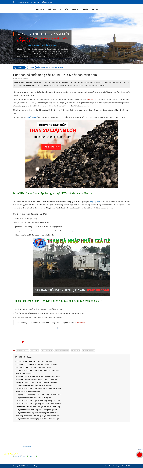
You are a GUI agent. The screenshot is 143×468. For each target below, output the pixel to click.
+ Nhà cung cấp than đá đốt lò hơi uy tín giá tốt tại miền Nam (37, 416)
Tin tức (85, 9)
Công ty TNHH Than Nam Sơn (43, 34)
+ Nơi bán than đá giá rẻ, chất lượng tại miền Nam (33, 367)
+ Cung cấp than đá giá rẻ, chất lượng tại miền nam (33, 361)
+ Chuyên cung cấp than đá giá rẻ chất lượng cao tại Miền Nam (37, 401)
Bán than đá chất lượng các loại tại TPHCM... (52, 67)
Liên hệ (95, 9)
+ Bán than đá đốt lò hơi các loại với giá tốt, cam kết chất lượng (37, 407)
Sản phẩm (64, 9)
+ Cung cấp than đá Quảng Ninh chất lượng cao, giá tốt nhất (36, 413)
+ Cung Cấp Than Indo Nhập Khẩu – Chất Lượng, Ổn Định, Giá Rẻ (38, 395)
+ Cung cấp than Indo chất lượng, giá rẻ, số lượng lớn (33, 386)
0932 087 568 (27, 446)
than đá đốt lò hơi (75, 350)
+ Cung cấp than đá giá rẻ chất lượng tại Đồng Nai (33, 398)
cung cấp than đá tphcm (22, 350)
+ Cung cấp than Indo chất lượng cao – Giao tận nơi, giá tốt (36, 410)
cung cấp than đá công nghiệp (62, 350)
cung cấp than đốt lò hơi (46, 350)
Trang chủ (39, 9)
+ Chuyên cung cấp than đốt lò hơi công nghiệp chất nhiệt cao (37, 370)
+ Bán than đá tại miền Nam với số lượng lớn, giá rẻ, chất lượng (37, 376)
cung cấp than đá (35, 350)
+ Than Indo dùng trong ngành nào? (27, 392)
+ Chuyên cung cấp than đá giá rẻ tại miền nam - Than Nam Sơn (38, 404)
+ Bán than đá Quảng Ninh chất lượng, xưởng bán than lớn (36, 379)
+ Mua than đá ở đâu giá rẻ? (25, 373)
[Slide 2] (71, 38)
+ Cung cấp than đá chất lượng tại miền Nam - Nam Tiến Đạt (37, 419)
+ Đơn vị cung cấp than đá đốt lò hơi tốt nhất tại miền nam (36, 383)
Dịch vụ (75, 9)
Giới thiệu (52, 9)
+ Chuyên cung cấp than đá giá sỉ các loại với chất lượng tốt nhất (38, 389)
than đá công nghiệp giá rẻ (88, 350)
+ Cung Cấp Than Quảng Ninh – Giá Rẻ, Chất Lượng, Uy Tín (36, 364)
